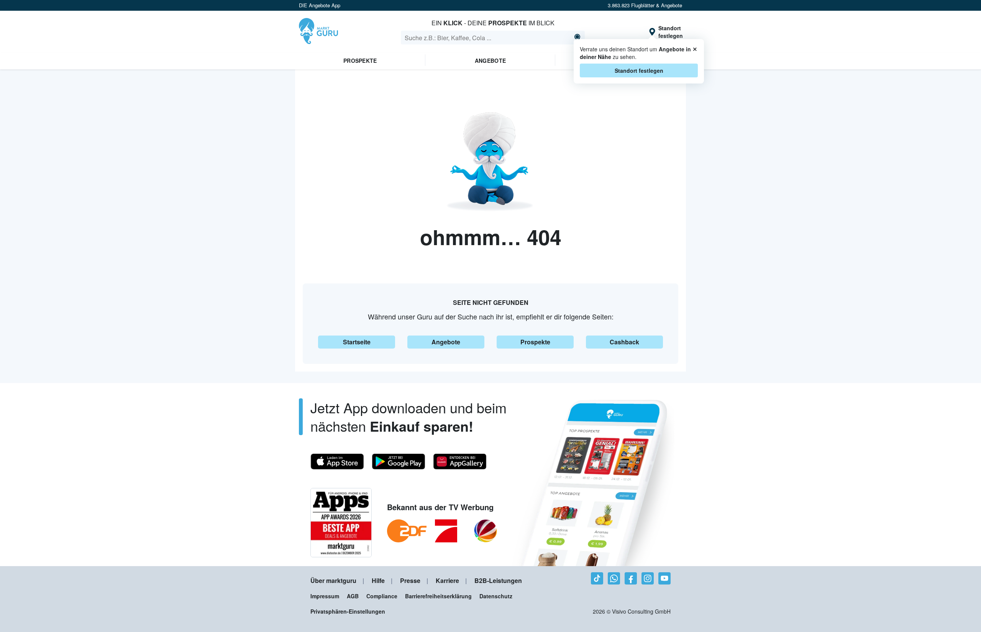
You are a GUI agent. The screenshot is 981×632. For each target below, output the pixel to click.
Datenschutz (495, 596)
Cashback (624, 341)
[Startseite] (318, 32)
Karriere (447, 580)
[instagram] (647, 578)
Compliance (381, 596)
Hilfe (378, 580)
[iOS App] (337, 462)
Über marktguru (333, 580)
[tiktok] (597, 578)
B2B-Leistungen (498, 580)
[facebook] (631, 578)
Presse (410, 580)
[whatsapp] (614, 578)
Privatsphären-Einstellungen (347, 611)
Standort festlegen (639, 70)
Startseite (357, 341)
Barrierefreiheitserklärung (438, 596)
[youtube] (664, 578)
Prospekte (360, 60)
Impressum (324, 596)
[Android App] (398, 462)
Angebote (490, 60)
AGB (353, 596)
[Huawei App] (460, 462)
